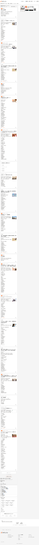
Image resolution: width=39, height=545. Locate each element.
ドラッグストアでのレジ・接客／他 (6, 44)
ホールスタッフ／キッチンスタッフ (6, 296)
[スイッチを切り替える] (6, 6)
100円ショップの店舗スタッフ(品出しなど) (7, 20)
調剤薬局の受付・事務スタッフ (6, 97)
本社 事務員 (3, 256)
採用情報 (19, 539)
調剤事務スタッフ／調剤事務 (5, 214)
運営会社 (19, 538)
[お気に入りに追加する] (16, 17)
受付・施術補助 (3, 397)
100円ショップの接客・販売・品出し (6, 174)
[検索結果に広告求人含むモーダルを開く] (2, 6)
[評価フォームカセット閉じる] (16, 513)
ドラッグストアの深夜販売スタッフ (6, 408)
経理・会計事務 (3, 9)
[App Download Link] (26, 10)
